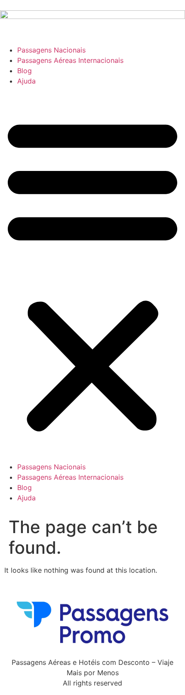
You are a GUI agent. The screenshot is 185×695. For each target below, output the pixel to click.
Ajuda (26, 81)
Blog (24, 70)
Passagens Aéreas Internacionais (70, 60)
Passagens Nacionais (51, 50)
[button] (92, 274)
